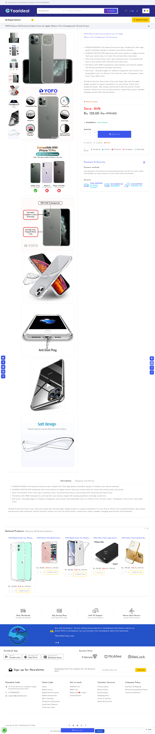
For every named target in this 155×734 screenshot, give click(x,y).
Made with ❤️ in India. (78, 693)
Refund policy (103, 693)
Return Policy (103, 690)
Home (44, 687)
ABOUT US (74, 690)
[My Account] (152, 363)
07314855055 (14, 692)
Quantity (87, 129)
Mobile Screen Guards (50, 693)
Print (108, 143)
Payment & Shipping (133, 687)
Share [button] (86, 150)
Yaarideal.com (24, 725)
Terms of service (104, 698)
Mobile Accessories (49, 695)
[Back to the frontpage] (149, 26)
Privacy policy (103, 687)
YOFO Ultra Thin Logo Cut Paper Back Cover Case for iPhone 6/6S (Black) (105, 538)
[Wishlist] (152, 368)
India (33, 725)
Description (66, 481)
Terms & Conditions (132, 693)
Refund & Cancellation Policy (136, 690)
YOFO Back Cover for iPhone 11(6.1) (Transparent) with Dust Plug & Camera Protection (20, 538)
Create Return (75, 695)
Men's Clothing (47, 698)
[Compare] (152, 372)
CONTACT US (75, 687)
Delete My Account (105, 701)
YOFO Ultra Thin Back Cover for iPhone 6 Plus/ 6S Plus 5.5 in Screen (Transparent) (49, 538)
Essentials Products (50, 704)
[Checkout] (152, 358)
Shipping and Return (84, 481)
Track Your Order (48, 707)
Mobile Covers (47, 690)
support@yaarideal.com (17, 696)
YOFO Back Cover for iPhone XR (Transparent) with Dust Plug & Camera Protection (77, 538)
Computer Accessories (51, 701)
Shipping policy (103, 695)
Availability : (91, 122)
